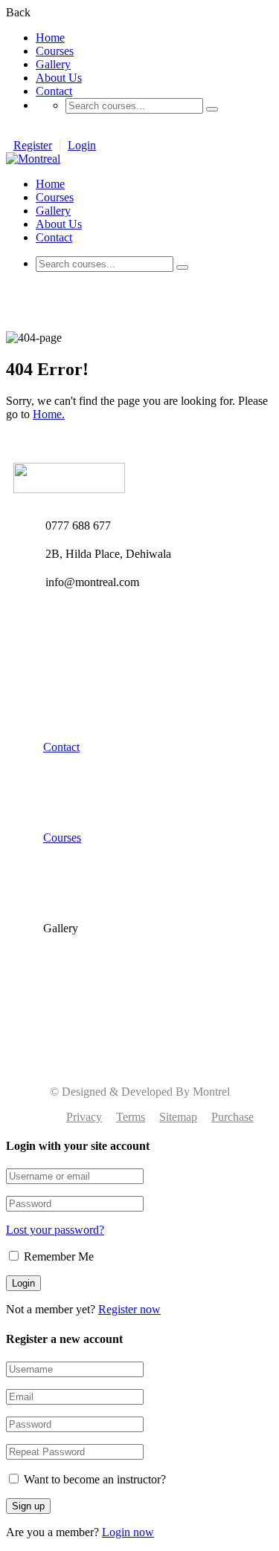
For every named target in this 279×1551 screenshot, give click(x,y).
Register (32, 145)
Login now (128, 1532)
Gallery (53, 64)
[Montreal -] (33, 158)
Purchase (232, 1117)
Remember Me (57, 1256)
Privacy (84, 1117)
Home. (49, 414)
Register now (129, 1309)
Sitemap (178, 1117)
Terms (130, 1117)
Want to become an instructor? (93, 1479)
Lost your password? (55, 1229)
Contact (54, 91)
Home (50, 37)
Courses (55, 51)
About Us (59, 77)
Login (82, 145)
